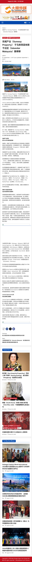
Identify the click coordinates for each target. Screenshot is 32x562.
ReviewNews (19, 560)
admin (4, 55)
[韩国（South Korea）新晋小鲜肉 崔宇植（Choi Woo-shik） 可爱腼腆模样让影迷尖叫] (16, 391)
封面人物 (11, 369)
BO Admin (4, 379)
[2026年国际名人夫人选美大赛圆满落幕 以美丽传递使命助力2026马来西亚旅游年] (16, 537)
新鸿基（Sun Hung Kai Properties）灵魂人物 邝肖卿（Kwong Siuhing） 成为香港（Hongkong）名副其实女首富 (15, 375)
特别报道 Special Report (14, 425)
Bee (3, 471)
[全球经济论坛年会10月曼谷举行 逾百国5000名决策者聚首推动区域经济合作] (16, 482)
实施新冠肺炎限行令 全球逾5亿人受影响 (14, 432)
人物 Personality (13, 398)
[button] (2, 22)
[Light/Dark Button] (25, 22)
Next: (16, 340)
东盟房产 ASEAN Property (13, 37)
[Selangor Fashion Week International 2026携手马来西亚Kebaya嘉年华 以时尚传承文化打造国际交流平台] (16, 453)
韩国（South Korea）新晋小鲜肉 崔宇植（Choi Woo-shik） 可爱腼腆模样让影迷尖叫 (15, 405)
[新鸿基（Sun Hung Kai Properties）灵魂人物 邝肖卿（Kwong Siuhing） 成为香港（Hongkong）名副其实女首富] (16, 362)
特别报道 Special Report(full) (10, 427)
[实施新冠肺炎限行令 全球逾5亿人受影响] (16, 420)
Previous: (13, 334)
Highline (5, 37)
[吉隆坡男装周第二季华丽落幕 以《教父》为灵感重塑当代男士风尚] (16, 510)
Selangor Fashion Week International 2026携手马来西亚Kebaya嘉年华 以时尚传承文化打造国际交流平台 (15, 467)
